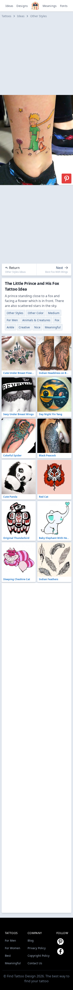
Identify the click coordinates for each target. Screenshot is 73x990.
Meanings (50, 6)
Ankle (10, 327)
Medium (53, 313)
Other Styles (38, 16)
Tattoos (6, 16)
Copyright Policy (38, 956)
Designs (22, 6)
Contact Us (35, 963)
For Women (12, 948)
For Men (12, 320)
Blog (31, 940)
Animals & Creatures (36, 320)
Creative (24, 327)
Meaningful (53, 327)
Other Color (36, 313)
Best (8, 956)
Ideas (9, 6)
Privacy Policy (37, 948)
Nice (37, 327)
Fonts (64, 6)
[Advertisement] (36, 56)
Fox (57, 320)
